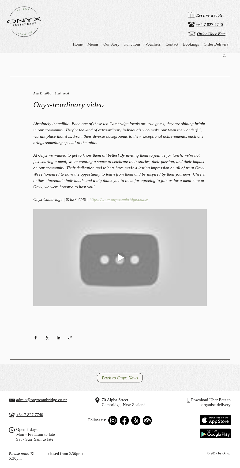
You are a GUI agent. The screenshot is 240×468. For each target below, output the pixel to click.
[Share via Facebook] (35, 337)
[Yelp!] (135, 420)
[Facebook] (124, 420)
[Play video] (120, 257)
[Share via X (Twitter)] (47, 337)
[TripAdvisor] (147, 420)
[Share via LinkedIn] (58, 337)
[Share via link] (70, 337)
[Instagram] (112, 420)
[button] (111, 44)
